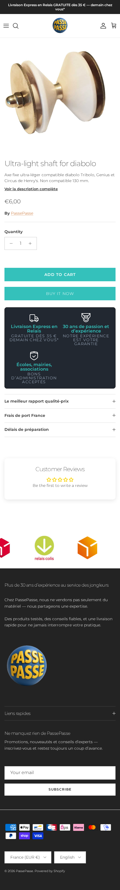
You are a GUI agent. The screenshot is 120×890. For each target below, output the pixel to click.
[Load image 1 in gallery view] (60, 97)
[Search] (18, 26)
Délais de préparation (26, 429)
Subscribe (60, 789)
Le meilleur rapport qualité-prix (36, 401)
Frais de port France (24, 415)
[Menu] (6, 26)
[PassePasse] (60, 26)
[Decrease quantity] (10, 243)
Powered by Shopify (50, 871)
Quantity (13, 231)
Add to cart (60, 274)
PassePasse (22, 213)
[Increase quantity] (32, 243)
